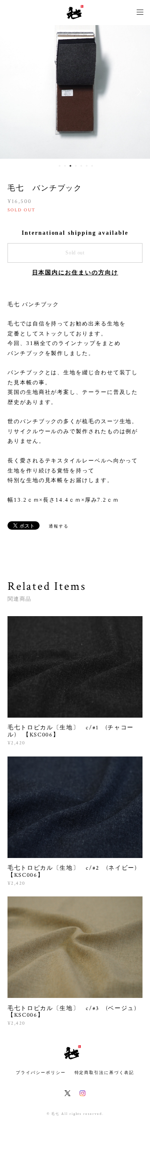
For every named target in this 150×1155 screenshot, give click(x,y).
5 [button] (81, 166)
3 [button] (70, 166)
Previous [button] (12, 92)
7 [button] (92, 166)
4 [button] (76, 166)
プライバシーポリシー (40, 1072)
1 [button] (59, 166)
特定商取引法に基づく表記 (104, 1072)
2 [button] (65, 166)
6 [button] (87, 166)
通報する (59, 526)
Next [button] (137, 92)
